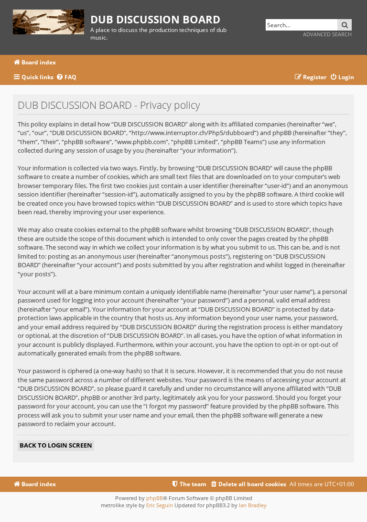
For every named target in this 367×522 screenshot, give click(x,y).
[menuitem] (66, 77)
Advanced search (327, 34)
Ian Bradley (253, 505)
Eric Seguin (159, 505)
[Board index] (51, 20)
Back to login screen (56, 445)
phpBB (154, 497)
